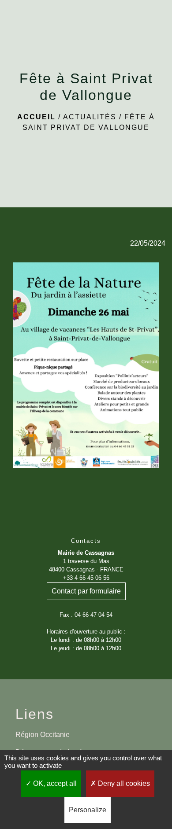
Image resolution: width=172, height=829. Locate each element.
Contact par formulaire (86, 591)
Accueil (36, 117)
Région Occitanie (42, 734)
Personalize (87, 810)
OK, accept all (54, 783)
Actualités (89, 117)
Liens (34, 714)
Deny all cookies (123, 783)
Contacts (86, 541)
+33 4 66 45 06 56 (86, 578)
